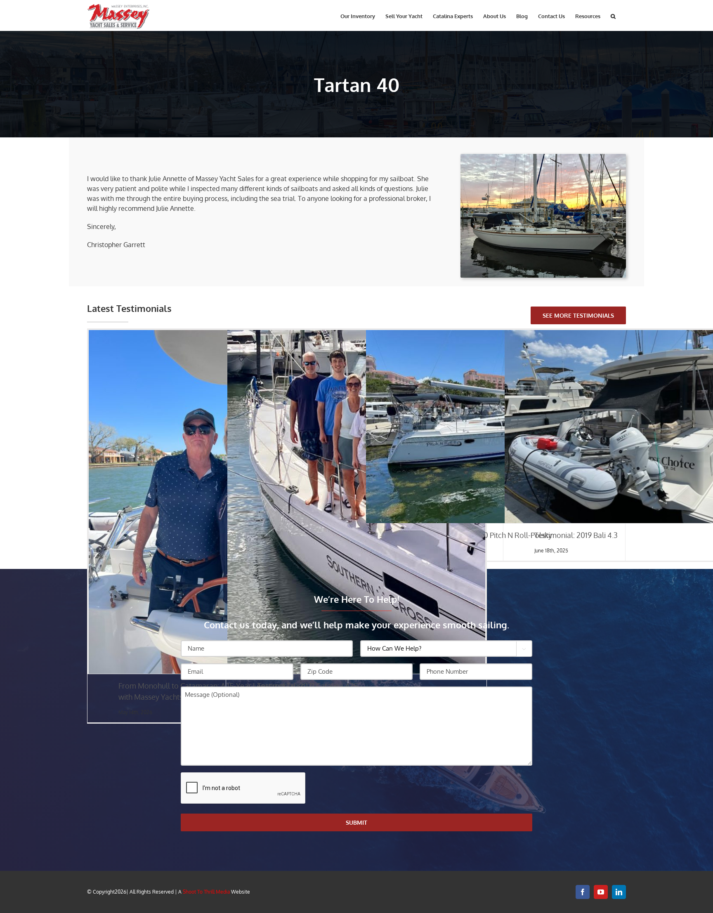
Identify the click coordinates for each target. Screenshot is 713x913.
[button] (613, 15)
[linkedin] (619, 892)
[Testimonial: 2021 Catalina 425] (356, 502)
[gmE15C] (543, 157)
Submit (356, 822)
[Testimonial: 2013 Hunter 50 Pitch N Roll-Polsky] (495, 426)
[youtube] (601, 892)
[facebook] (583, 892)
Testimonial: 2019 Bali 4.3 (576, 535)
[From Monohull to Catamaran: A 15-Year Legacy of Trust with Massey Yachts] (218, 502)
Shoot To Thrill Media (206, 892)
